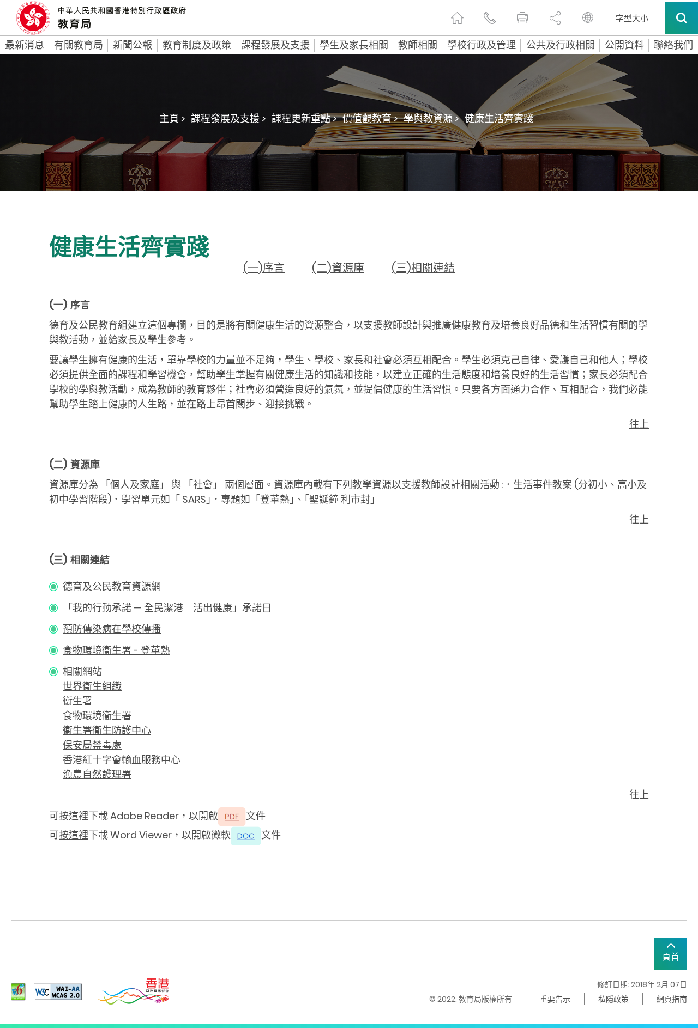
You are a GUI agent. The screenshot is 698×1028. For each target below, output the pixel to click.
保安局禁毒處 (92, 745)
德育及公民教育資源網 (112, 586)
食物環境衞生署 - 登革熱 (116, 650)
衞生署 (77, 701)
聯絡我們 (673, 45)
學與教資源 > (431, 118)
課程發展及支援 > (228, 118)
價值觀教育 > (370, 118)
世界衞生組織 (92, 686)
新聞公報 (132, 45)
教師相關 (417, 45)
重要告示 (555, 999)
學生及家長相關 (354, 45)
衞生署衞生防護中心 (107, 730)
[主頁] (457, 18)
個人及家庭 (134, 484)
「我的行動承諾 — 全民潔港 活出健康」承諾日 (167, 608)
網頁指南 (672, 999)
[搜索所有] (681, 18)
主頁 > (172, 118)
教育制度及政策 (197, 45)
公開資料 (624, 45)
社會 (203, 484)
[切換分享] (555, 18)
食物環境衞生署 (97, 715)
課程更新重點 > (304, 118)
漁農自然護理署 (97, 774)
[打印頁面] (522, 18)
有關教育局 (78, 45)
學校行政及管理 (481, 45)
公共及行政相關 (560, 45)
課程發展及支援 (275, 45)
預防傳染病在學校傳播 (112, 629)
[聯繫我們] (489, 18)
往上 (639, 424)
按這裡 (73, 816)
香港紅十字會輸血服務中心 (121, 760)
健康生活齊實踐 (499, 118)
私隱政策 (613, 999)
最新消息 (24, 45)
